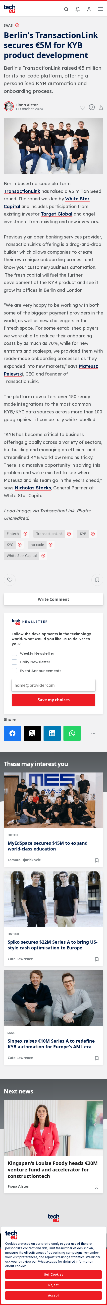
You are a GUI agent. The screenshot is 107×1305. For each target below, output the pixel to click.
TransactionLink (22, 191)
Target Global (56, 214)
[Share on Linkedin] (53, 733)
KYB (83, 533)
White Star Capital (22, 555)
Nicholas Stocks (33, 488)
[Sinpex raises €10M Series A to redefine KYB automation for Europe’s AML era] (53, 998)
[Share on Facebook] (14, 733)
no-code (37, 544)
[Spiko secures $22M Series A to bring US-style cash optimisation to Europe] (53, 899)
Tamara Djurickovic (24, 859)
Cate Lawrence (20, 958)
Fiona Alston (18, 1186)
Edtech (12, 835)
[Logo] (12, 8)
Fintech (13, 533)
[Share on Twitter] (34, 733)
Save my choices (54, 699)
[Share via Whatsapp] (73, 733)
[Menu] (100, 9)
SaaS (8, 25)
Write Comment (53, 599)
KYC (10, 544)
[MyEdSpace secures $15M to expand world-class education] (53, 800)
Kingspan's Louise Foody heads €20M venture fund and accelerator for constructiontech (53, 1169)
